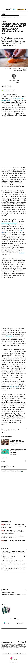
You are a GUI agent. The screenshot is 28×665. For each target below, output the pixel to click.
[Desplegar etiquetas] (25, 461)
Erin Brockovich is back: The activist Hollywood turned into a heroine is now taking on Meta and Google (13, 526)
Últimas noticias (6, 521)
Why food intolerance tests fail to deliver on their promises (18, 451)
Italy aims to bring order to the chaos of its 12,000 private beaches (13, 541)
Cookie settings (17, 653)
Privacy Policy (10, 653)
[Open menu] (2, 9)
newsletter (4, 589)
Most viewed (4, 548)
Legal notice (5, 653)
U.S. (3, 14)
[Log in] (25, 9)
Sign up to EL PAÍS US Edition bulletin (12, 429)
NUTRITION (3, 21)
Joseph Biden (4, 17)
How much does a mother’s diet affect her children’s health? (17, 442)
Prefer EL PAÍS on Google (9, 90)
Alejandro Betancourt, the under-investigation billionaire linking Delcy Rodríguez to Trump (13, 561)
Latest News (18, 17)
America (3, 461)
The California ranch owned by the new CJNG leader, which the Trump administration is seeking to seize (14, 553)
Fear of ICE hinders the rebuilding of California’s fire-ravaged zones (12, 536)
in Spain (22, 253)
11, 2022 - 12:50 (14, 82)
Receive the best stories (7, 592)
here (22, 471)
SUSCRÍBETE (20, 9)
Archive (3, 604)
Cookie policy (22, 653)
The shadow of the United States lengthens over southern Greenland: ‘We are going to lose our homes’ (12, 532)
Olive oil (9, 336)
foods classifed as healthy (9, 223)
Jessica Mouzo (13, 445)
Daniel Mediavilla (13, 454)
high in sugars (14, 387)
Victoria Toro (14, 80)
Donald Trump (11, 17)
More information (4, 467)
